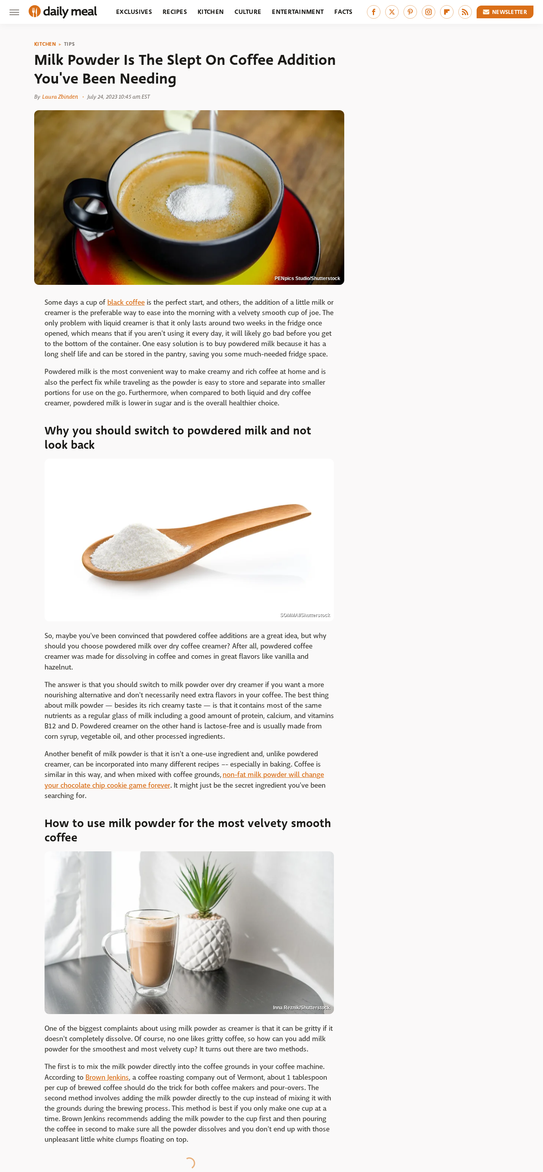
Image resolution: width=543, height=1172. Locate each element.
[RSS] (465, 12)
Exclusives (134, 11)
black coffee (126, 302)
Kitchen (211, 11)
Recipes (175, 11)
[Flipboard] (447, 12)
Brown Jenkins (107, 1077)
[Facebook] (373, 12)
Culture (248, 11)
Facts (343, 11)
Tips (69, 44)
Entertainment (298, 11)
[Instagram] (428, 12)
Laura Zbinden (60, 96)
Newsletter (509, 12)
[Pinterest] (410, 12)
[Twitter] (392, 12)
